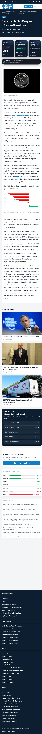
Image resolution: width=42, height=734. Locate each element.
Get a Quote (28, 6)
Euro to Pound (7, 659)
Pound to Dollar (7, 662)
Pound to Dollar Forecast (11, 632)
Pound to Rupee (7, 682)
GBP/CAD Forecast (22, 442)
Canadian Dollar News (10, 12)
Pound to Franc (7, 679)
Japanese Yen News (9, 715)
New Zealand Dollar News (11, 710)
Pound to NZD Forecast (10, 640)
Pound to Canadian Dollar (11, 674)
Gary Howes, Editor (9, 610)
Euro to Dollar (7, 665)
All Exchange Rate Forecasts (12, 626)
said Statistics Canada (20, 115)
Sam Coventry (15, 29)
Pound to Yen (6, 676)
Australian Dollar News (10, 707)
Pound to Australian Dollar (11, 668)
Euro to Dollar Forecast (10, 635)
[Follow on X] (33, 1)
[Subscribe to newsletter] (39, 1)
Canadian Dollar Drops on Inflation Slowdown (28, 12)
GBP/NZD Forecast (22, 437)
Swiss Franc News (8, 718)
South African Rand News (11, 721)
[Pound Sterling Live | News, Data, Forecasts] (7, 6)
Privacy (4, 731)
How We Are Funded (9, 604)
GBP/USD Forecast (22, 427)
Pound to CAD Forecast (10, 643)
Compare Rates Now (22, 463)
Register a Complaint (9, 616)
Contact (5, 599)
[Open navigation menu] (38, 6)
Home (3, 12)
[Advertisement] (21, 561)
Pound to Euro (7, 656)
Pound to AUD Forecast (10, 638)
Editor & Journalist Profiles (11, 613)
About (4, 601)
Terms (8, 731)
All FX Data (5, 653)
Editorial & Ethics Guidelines (12, 607)
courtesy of (19, 176)
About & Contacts (25, 2)
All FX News (6, 692)
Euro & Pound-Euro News (11, 698)
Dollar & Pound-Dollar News (12, 701)
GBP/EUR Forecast (22, 423)
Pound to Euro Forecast (10, 629)
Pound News (6, 695)
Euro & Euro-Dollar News (11, 704)
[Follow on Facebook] (36, 1)
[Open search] (35, 6)
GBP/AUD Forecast (22, 432)
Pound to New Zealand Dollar (12, 671)
